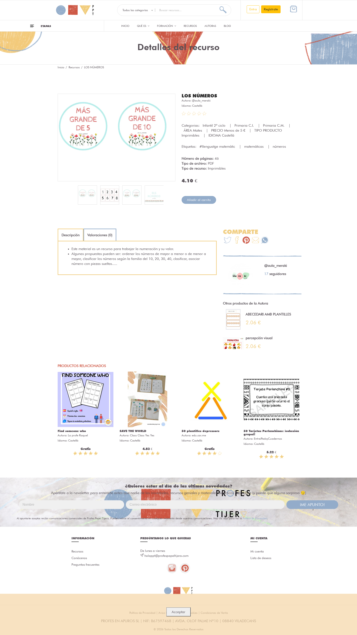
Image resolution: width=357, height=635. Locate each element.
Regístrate (271, 9)
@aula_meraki (201, 100)
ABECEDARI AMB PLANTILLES (268, 314)
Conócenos (79, 558)
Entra (253, 9)
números (279, 146)
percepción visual (259, 338)
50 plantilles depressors (200, 431)
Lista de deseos (260, 558)
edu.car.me (199, 435)
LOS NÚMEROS (199, 95)
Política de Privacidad (255, 518)
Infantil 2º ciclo (214, 125)
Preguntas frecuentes (85, 565)
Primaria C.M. (274, 125)
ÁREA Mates (193, 130)
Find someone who (72, 431)
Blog (227, 25)
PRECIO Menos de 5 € (228, 130)
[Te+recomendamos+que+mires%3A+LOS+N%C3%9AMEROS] (237, 240)
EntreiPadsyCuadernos (268, 438)
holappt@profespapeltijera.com (166, 556)
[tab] (71, 235)
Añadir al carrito (199, 200)
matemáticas (254, 146)
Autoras (210, 25)
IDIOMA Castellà (221, 135)
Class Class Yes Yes (142, 435)
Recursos (190, 25)
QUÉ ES (142, 25)
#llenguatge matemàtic (217, 146)
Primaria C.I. (244, 125)
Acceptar (178, 612)
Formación (165, 25)
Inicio (125, 25)
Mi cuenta (257, 551)
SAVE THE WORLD (133, 431)
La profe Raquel (78, 435)
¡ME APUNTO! (312, 504)
